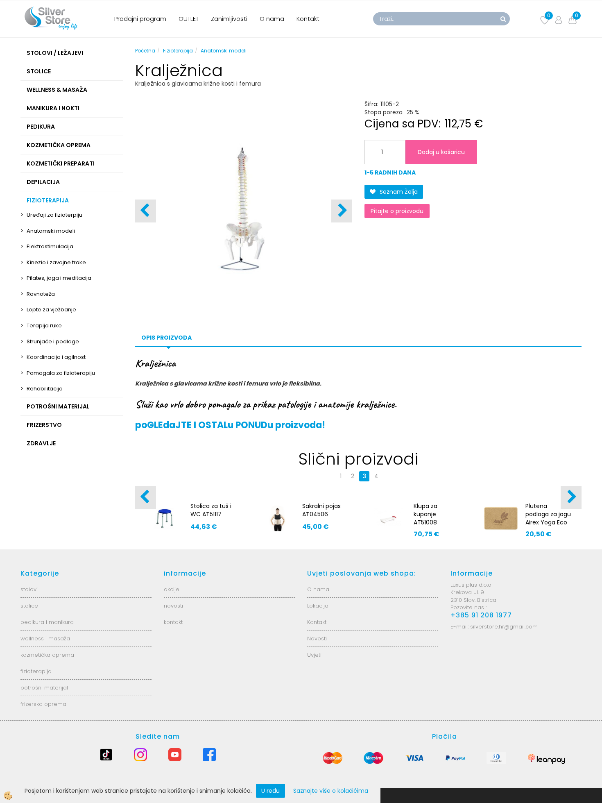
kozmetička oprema (47, 655)
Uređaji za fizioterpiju (54, 215)
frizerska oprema (43, 704)
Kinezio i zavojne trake (56, 262)
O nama (272, 18)
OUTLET (189, 18)
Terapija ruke (44, 325)
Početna (145, 50)
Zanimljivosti (229, 18)
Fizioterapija (178, 50)
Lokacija (317, 606)
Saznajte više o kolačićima (330, 791)
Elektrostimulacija (50, 246)
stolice (29, 606)
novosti (173, 606)
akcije (171, 589)
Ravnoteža (41, 294)
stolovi (29, 589)
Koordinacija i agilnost (56, 357)
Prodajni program (140, 18)
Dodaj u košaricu (441, 152)
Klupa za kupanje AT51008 (425, 514)
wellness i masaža (45, 638)
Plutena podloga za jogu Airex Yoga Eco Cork (548, 518)
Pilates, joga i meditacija (59, 278)
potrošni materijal (44, 688)
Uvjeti (314, 655)
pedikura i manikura (47, 622)
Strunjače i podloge (53, 341)
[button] (341, 211)
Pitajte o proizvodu (397, 211)
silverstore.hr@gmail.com (504, 627)
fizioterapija (36, 671)
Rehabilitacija (45, 388)
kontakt (173, 622)
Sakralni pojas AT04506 (321, 510)
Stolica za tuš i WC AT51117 (210, 510)
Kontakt (307, 18)
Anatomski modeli (51, 231)
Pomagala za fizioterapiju (61, 373)
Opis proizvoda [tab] (166, 337)
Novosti (317, 638)
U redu (270, 791)
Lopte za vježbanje (51, 309)
